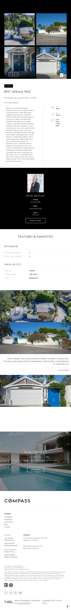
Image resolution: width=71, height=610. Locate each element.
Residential (8, 519)
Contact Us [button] (35, 469)
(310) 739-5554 (9, 555)
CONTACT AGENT (35, 220)
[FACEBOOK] (6, 593)
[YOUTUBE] (20, 593)
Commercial (8, 522)
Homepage (8, 517)
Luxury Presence (24, 603)
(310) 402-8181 (35, 202)
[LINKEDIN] (15, 593)
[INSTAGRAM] (11, 593)
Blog (6, 524)
